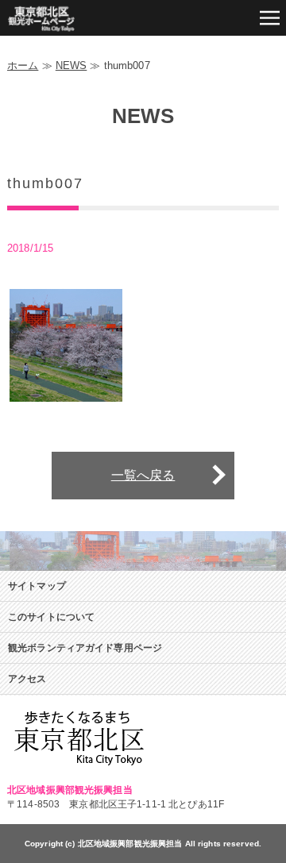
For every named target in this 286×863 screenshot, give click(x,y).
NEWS (71, 65)
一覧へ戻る (143, 475)
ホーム (22, 65)
